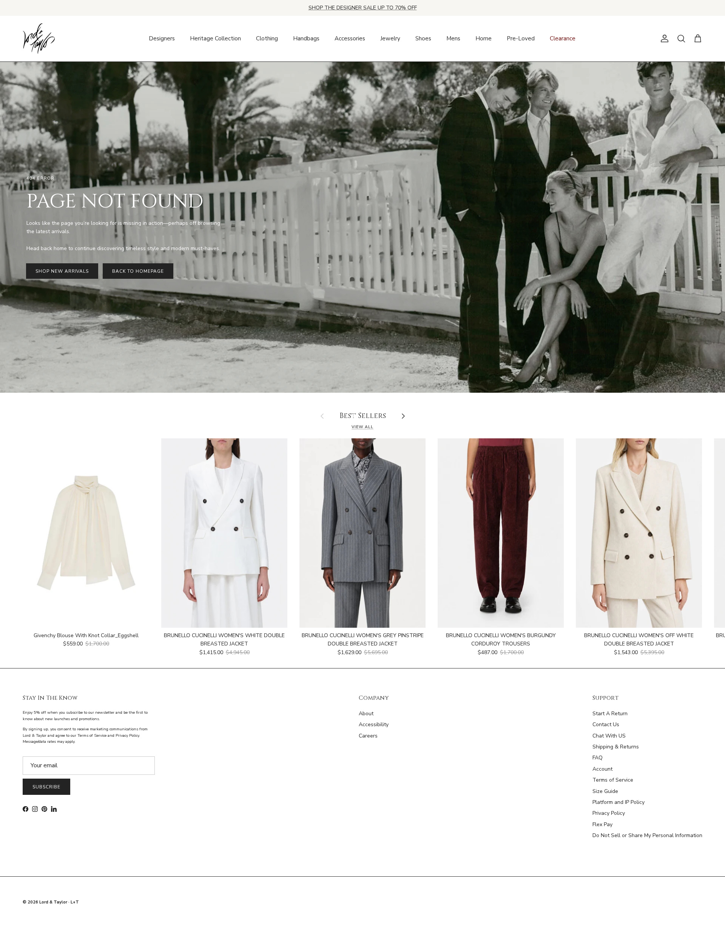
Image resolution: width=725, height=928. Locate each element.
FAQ (597, 757)
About (366, 713)
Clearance (562, 38)
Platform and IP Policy (618, 802)
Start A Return (610, 713)
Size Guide (605, 791)
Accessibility (374, 724)
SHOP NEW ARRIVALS (62, 271)
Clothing (267, 38)
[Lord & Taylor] (39, 38)
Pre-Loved (521, 38)
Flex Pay (602, 824)
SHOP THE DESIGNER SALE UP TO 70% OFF (363, 7)
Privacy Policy (608, 813)
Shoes (423, 38)
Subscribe (46, 787)
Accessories (350, 38)
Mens (453, 38)
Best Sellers (362, 416)
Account (602, 769)
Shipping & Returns (615, 746)
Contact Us (605, 724)
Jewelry (390, 38)
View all (362, 427)
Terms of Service (612, 780)
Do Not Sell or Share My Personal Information (647, 835)
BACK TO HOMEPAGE (138, 271)
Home (483, 38)
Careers (368, 735)
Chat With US (609, 735)
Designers (162, 38)
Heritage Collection (215, 38)
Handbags (306, 38)
